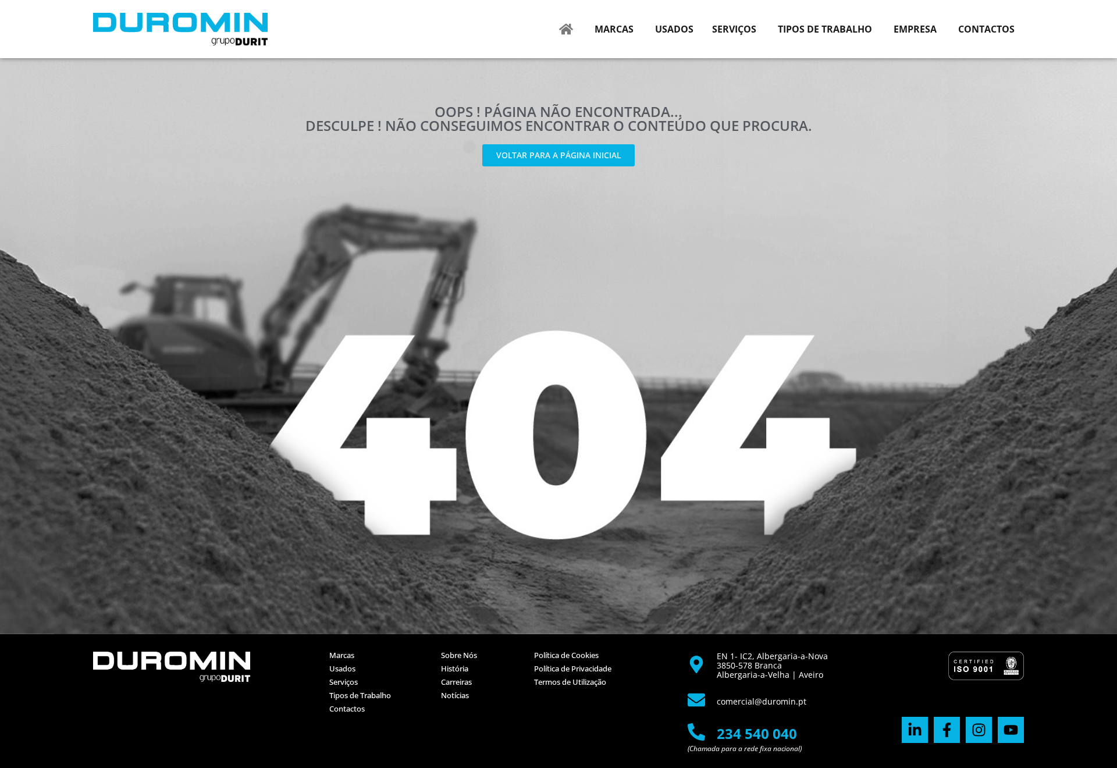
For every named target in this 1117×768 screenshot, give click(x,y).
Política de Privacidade (572, 668)
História (454, 668)
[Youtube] (1011, 730)
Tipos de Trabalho (360, 695)
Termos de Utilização (570, 682)
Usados (342, 668)
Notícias (455, 695)
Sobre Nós (459, 655)
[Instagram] (979, 730)
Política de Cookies (566, 655)
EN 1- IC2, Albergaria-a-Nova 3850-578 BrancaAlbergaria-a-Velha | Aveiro (772, 665)
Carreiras (456, 682)
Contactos (347, 708)
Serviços (343, 682)
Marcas (341, 655)
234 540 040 (757, 733)
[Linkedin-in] (915, 730)
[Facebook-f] (947, 730)
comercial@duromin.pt (761, 701)
